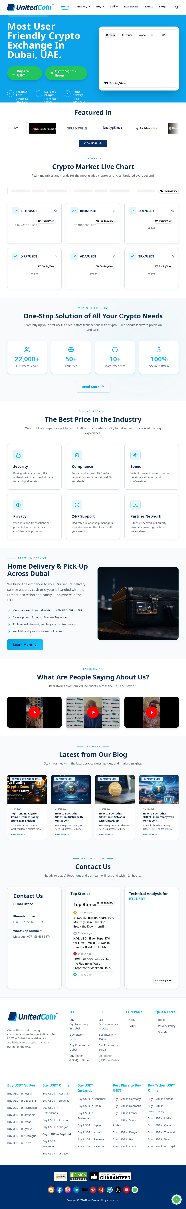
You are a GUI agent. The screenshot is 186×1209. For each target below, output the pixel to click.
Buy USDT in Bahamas (92, 1099)
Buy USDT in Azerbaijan (22, 1107)
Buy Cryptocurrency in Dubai (79, 1024)
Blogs (161, 1019)
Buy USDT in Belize (19, 1143)
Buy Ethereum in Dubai (80, 1047)
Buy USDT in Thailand (161, 1132)
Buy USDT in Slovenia (56, 1100)
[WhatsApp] (135, 1189)
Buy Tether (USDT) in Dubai (79, 1058)
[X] (118, 1189)
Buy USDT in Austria (55, 1120)
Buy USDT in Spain (89, 1106)
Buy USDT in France (125, 1113)
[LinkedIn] (76, 1189)
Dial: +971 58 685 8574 (28, 922)
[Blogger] (51, 1189)
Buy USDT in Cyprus (19, 1128)
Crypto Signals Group (65, 73)
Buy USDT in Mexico (125, 1146)
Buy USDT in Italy (159, 1139)
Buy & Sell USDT (24, 73)
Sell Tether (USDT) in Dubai (109, 1058)
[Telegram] (109, 1189)
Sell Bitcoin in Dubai (107, 1037)
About (132, 1019)
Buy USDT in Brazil (124, 1139)
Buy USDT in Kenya (125, 1132)
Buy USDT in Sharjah (55, 1127)
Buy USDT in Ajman (90, 1132)
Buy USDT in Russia (19, 1093)
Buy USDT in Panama (91, 1139)
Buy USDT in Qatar (159, 1125)
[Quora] (101, 1189)
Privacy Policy (166, 1026)
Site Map (163, 1032)
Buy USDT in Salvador (91, 1146)
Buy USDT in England (57, 1134)
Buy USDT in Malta (159, 1118)
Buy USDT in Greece (55, 1153)
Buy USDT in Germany (127, 1099)
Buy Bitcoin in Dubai (78, 1037)
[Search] (176, 7)
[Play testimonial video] (34, 712)
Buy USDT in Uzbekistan (22, 1100)
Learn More (22, 644)
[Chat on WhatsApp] (176, 1199)
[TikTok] (84, 1189)
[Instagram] (68, 1189)
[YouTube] (126, 1189)
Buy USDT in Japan (89, 1125)
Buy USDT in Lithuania (21, 1115)
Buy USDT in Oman (19, 1122)
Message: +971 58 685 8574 (31, 937)
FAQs (132, 1026)
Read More (90, 387)
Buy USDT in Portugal (161, 1146)
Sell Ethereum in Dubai (109, 1047)
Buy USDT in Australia (56, 1093)
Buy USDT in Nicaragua (21, 1136)
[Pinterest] (93, 1189)
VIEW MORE (91, 143)
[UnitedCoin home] (30, 7)
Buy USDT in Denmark (127, 1106)
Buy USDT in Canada (160, 1099)
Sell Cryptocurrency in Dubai (108, 1024)
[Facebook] (59, 1189)
